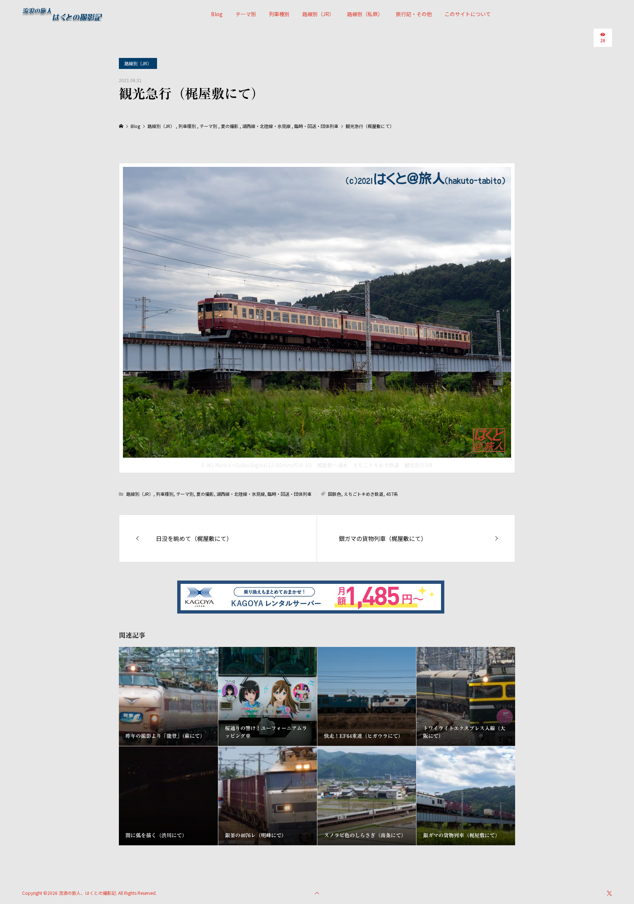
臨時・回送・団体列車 (289, 494)
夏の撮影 (205, 494)
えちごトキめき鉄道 (363, 494)
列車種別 (279, 14)
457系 (392, 494)
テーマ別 (246, 14)
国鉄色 (334, 494)
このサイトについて (468, 14)
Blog (217, 14)
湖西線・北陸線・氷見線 (240, 494)
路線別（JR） (318, 14)
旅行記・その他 (414, 14)
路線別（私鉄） (365, 14)
